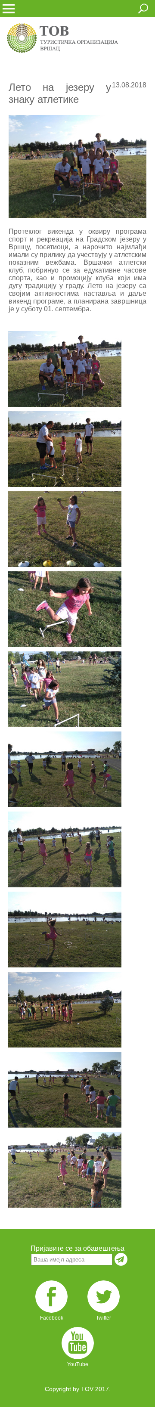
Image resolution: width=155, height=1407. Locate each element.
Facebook (51, 1318)
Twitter (103, 1318)
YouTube (77, 1364)
